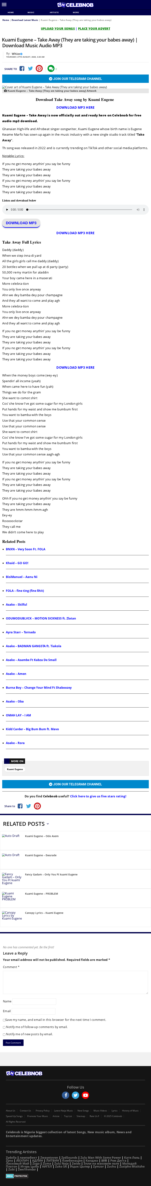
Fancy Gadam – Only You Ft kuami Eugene (51, 874)
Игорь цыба (29, 1166)
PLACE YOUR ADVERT (94, 29)
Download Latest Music (25, 20)
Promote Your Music (37, 1116)
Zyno (9, 1161)
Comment (11, 967)
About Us (10, 1110)
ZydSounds (69, 1158)
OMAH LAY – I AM (18, 715)
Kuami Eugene (15, 769)
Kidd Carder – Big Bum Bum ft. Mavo (32, 729)
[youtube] (85, 1095)
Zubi (11, 1169)
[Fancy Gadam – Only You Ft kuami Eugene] (12, 880)
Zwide (76, 1163)
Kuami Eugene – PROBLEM (41, 893)
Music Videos (100, 1110)
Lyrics (114, 1110)
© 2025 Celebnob (113, 1116)
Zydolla (11, 1158)
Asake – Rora (15, 743)
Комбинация (72, 1161)
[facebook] (65, 1095)
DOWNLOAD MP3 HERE (75, 107)
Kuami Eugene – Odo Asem (42, 836)
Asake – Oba (15, 701)
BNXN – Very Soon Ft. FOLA (25, 549)
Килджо (92, 1161)
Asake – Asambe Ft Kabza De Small (31, 660)
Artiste (54, 12)
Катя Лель (132, 1158)
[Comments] (51, 68)
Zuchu (111, 1166)
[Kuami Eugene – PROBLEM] (12, 899)
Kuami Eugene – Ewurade (41, 855)
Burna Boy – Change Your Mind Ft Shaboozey (39, 688)
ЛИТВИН (52, 1161)
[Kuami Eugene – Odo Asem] (12, 841)
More (76, 12)
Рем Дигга (118, 1161)
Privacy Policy (43, 1110)
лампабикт (28, 1158)
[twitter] (75, 1095)
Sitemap (81, 1116)
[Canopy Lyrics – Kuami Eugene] (12, 918)
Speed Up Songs (14, 1116)
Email (7, 1011)
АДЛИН (37, 1161)
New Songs (83, 1110)
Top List (68, 1116)
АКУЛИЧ (22, 1161)
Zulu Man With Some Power (100, 1158)
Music (31, 12)
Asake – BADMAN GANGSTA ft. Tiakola (33, 646)
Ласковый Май (17, 1163)
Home (11, 12)
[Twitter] (30, 68)
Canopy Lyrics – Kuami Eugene (44, 913)
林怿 (104, 1161)
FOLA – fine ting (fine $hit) (25, 591)
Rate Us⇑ (94, 1116)
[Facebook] (21, 68)
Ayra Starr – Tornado (21, 632)
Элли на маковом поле (101, 1163)
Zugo (36, 1163)
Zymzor (98, 1166)
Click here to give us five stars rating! (97, 796)
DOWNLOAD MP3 (21, 223)
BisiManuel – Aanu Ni (21, 577)
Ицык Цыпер (80, 1166)
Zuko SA (61, 1166)
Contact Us (25, 1110)
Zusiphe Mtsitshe (132, 1166)
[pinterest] (39, 68)
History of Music (130, 1110)
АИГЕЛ (47, 1166)
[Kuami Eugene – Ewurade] (12, 860)
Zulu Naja (61, 1163)
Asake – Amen (16, 674)
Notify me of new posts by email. (29, 1034)
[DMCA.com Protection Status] (75, 1176)
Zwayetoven (49, 1158)
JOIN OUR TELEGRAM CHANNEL (77, 79)
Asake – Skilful (16, 605)
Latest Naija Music (63, 1110)
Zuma (47, 1163)
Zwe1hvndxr (27, 1169)
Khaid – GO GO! (17, 563)
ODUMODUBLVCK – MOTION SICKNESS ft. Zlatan (41, 618)
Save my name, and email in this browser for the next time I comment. (55, 1020)
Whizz (16, 54)
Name (7, 1001)
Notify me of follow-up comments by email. (37, 1027)
